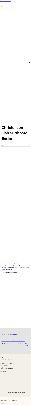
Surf (8, 334)
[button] (15, 383)
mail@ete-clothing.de (6, 363)
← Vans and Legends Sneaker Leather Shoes (13, 341)
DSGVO (6, 403)
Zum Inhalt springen (5, 1)
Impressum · (2, 403)
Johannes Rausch (13, 267)
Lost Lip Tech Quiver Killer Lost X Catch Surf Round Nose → (15, 344)
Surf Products (13, 334)
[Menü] (28, 62)
